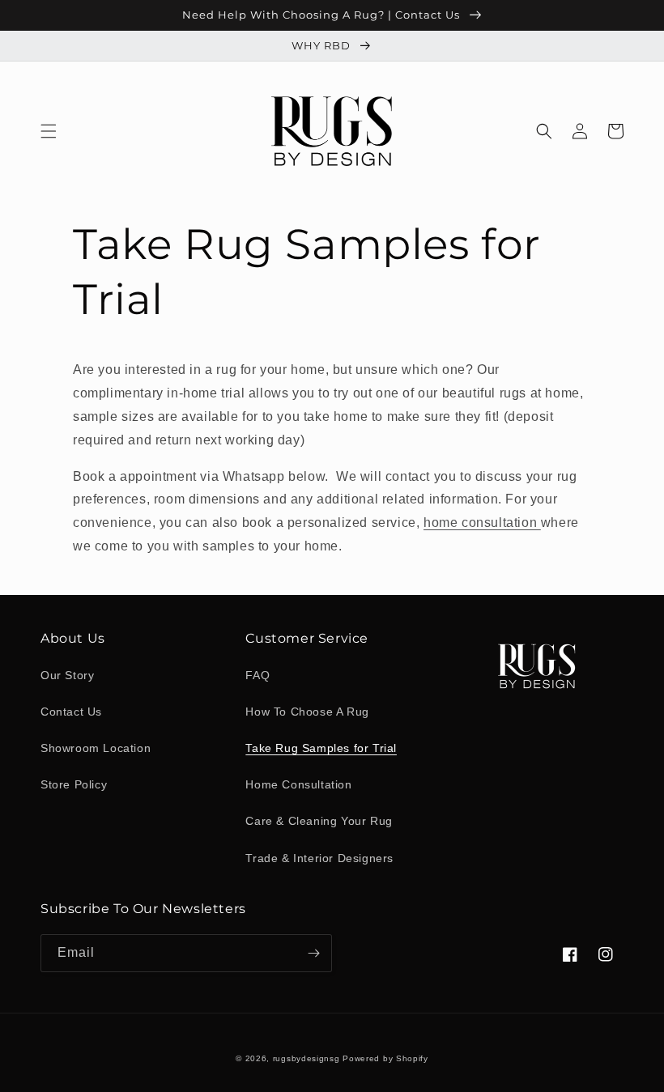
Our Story (67, 675)
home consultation (482, 522)
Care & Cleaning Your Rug (318, 820)
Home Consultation (298, 784)
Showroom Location (95, 747)
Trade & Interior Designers (319, 858)
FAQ (257, 675)
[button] (48, 131)
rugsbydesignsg (306, 1058)
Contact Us (71, 711)
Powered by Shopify (385, 1058)
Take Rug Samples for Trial (321, 747)
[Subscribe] (313, 953)
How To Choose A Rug (306, 711)
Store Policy (73, 784)
